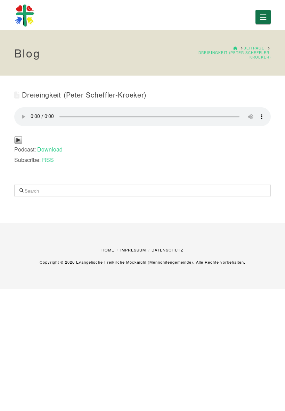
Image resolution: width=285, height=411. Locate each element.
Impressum (133, 250)
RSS (48, 160)
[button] (263, 17)
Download (50, 149)
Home (107, 250)
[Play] (18, 139)
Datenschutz (168, 250)
